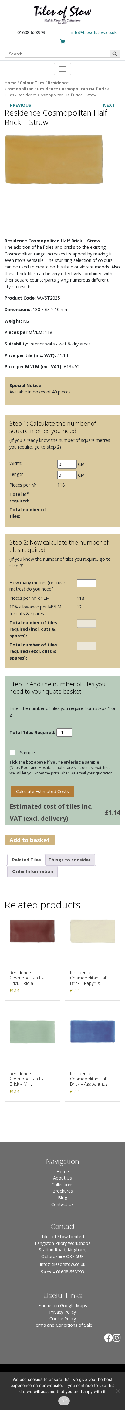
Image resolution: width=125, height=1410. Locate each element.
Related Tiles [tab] (26, 860)
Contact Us (62, 1204)
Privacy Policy (62, 1312)
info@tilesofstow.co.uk (94, 32)
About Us (62, 1178)
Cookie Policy (62, 1319)
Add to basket (29, 840)
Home (10, 82)
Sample (27, 752)
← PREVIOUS (18, 105)
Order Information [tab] (32, 871)
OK (64, 1400)
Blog (62, 1197)
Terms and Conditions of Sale (62, 1325)
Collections (62, 1184)
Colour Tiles (32, 82)
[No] (117, 1391)
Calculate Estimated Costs (42, 791)
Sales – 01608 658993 (62, 1272)
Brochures (62, 1191)
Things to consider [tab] (69, 860)
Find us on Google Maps (62, 1305)
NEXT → (111, 105)
